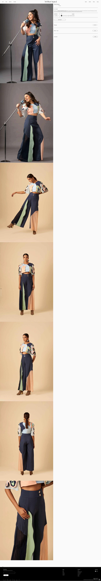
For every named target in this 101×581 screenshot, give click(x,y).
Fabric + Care (56, 30)
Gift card (15, 1)
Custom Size (55, 15)
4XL (73, 15)
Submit (6, 575)
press (6, 1)
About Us (78, 570)
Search (86, 1)
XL (68, 15)
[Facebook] (95, 571)
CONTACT (90, 1)
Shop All (63, 570)
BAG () (98, 1)
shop (2, 1)
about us (10, 1)
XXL (70, 15)
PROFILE (94, 1)
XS (61, 15)
